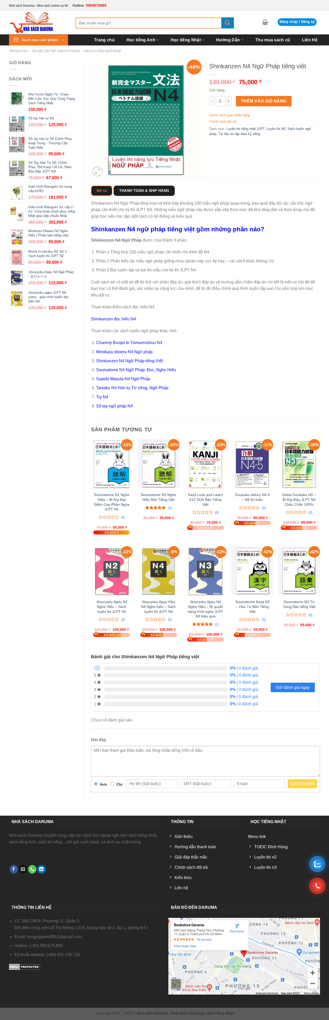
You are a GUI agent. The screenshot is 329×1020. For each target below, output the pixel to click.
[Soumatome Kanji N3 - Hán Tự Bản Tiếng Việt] (252, 571)
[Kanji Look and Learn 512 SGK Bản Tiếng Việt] (205, 464)
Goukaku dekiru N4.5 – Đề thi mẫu (252, 497)
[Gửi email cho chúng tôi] (23, 869)
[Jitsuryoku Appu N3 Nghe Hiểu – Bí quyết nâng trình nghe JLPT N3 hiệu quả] (205, 571)
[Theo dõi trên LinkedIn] (41, 869)
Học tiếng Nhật (186, 40)
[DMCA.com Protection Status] (24, 966)
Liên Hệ (309, 40)
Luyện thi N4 (276, 129)
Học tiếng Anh (140, 40)
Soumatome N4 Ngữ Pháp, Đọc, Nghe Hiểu (136, 370)
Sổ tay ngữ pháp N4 (114, 406)
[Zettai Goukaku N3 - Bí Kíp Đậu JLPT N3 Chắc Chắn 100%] (299, 464)
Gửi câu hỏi (302, 783)
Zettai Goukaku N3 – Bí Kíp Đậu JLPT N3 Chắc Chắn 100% (299, 499)
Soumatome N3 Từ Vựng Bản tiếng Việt (299, 604)
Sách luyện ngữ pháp (102, 51)
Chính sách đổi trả (222, 121)
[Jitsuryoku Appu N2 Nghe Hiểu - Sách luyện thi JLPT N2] (112, 571)
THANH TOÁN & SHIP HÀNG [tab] (144, 190)
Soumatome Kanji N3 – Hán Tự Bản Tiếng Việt (252, 606)
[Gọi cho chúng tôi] (32, 869)
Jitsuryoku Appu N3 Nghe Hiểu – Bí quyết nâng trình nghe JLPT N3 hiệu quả (205, 609)
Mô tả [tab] (102, 190)
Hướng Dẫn (228, 40)
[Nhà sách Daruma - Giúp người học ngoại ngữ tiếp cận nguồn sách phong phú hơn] (38, 22)
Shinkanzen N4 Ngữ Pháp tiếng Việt (129, 361)
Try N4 (102, 397)
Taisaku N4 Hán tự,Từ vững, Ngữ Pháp (132, 388)
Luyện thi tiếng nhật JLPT (245, 129)
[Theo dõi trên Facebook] (14, 869)
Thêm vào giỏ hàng (264, 101)
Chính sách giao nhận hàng (229, 115)
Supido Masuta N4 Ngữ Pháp (123, 379)
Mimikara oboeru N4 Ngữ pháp (124, 352)
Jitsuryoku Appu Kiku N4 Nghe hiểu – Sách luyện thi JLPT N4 (158, 606)
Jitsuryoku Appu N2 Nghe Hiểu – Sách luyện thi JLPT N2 (111, 606)
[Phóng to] (98, 172)
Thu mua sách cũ (272, 40)
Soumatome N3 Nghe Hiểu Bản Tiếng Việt (158, 497)
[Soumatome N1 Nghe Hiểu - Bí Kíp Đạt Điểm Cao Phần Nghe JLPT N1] (112, 464)
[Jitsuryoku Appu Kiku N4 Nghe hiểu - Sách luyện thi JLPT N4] (159, 571)
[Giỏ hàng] (265, 22)
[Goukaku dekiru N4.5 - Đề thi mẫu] (252, 464)
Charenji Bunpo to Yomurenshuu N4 (129, 342)
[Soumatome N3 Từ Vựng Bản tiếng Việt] (299, 571)
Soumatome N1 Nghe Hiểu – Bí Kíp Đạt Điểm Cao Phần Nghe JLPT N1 (112, 502)
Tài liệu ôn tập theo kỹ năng (56, 51)
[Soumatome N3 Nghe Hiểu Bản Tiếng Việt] (159, 464)
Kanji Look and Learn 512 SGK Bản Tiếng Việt (205, 499)
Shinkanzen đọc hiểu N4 (113, 319)
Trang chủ (104, 40)
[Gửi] (227, 22)
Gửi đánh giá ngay (293, 687)
